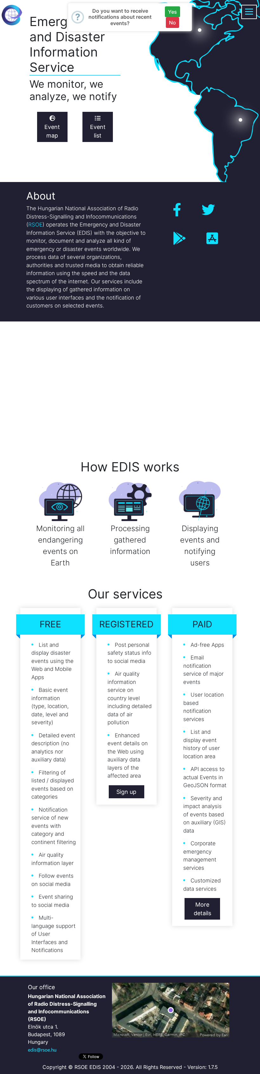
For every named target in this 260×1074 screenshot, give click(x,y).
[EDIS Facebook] (177, 210)
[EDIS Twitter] (208, 210)
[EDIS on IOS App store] (212, 238)
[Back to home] (12, 14)
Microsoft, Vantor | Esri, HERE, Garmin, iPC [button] (149, 1034)
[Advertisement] (130, 385)
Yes (172, 12)
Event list (98, 131)
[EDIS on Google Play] (179, 238)
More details (202, 908)
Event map (52, 131)
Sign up (126, 791)
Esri (225, 1035)
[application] (170, 1010)
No (172, 22)
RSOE (35, 224)
